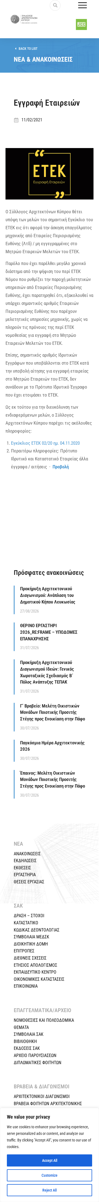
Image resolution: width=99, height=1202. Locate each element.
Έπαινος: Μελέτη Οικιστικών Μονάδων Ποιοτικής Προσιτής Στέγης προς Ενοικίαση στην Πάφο (52, 779)
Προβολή (61, 466)
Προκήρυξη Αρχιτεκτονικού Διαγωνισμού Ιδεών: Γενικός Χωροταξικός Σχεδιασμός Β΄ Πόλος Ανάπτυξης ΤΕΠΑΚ (47, 672)
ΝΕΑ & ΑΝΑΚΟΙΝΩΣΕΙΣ (43, 59)
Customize (49, 1175)
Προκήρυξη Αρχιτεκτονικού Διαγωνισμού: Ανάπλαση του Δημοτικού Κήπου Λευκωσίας (47, 595)
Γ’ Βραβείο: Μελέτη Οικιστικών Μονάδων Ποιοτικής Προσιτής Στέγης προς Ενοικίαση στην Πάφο (52, 712)
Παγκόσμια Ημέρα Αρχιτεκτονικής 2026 (52, 746)
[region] (49, 1155)
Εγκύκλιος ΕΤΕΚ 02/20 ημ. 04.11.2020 (45, 443)
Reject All (49, 1190)
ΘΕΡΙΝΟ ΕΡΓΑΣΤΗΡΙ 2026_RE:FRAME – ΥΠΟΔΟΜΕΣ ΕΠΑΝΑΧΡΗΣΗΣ (49, 632)
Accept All (49, 1160)
